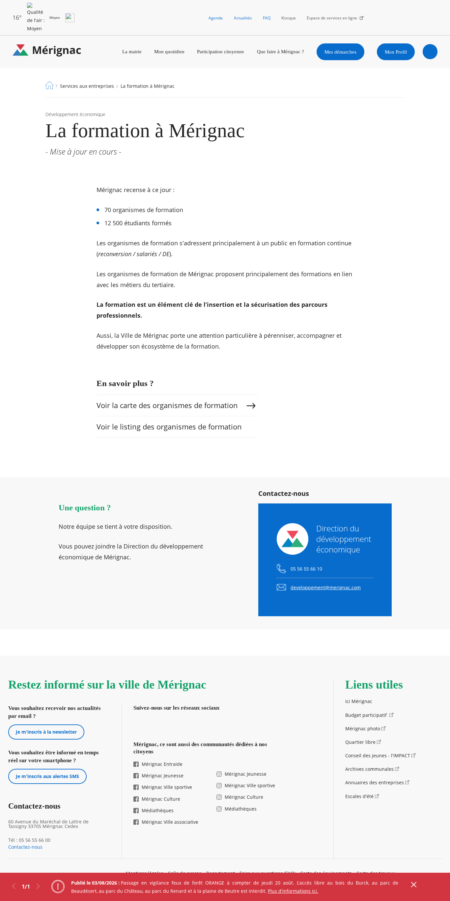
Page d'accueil (49, 85)
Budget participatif (366, 715)
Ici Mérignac (358, 701)
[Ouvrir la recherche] (430, 51)
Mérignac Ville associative (170, 822)
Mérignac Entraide (162, 764)
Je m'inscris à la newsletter (46, 732)
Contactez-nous (25, 847)
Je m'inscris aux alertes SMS (47, 776)
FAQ (266, 18)
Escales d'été (359, 796)
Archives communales (369, 769)
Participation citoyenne (220, 51)
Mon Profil (396, 52)
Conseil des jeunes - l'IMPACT (377, 755)
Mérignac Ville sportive (167, 787)
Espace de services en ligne (332, 18)
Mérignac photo (362, 728)
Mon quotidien (169, 51)
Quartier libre (360, 742)
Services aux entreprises (87, 86)
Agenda (216, 18)
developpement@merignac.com (326, 587)
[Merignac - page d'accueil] (47, 51)
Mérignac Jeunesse (162, 775)
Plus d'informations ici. (293, 891)
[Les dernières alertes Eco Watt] (69, 17)
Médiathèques (158, 810)
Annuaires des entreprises (374, 782)
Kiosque (288, 18)
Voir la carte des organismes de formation (167, 405)
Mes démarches (340, 52)
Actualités (243, 18)
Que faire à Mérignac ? (280, 51)
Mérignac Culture (161, 799)
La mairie (132, 51)
